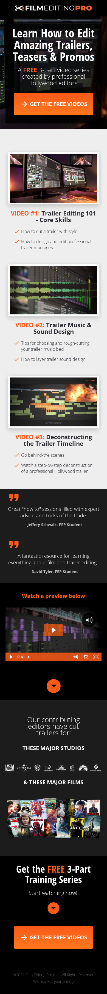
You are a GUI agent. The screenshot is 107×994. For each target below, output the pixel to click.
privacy (68, 981)
